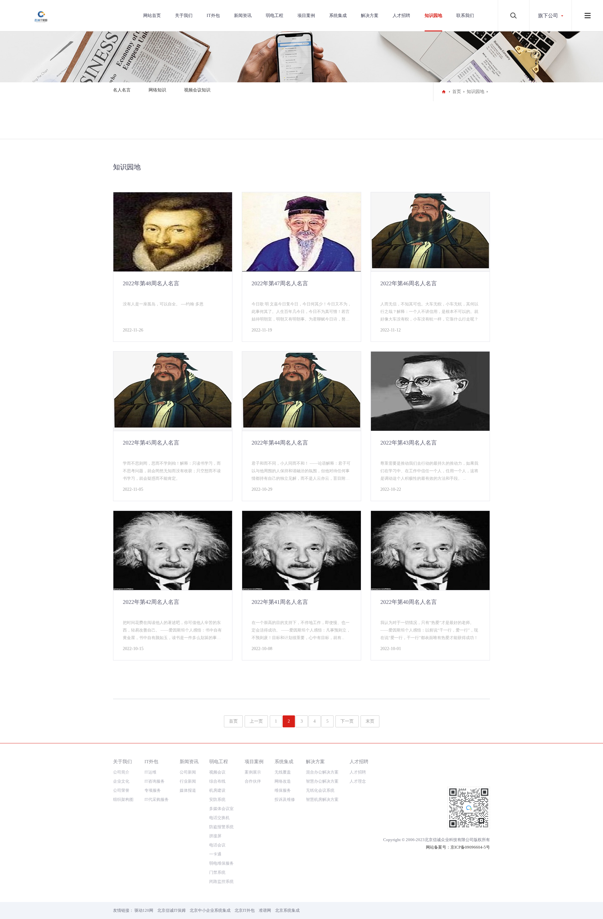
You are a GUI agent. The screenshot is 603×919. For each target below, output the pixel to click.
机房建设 (217, 790)
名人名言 (122, 90)
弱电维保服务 (221, 863)
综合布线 (217, 781)
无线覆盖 (282, 772)
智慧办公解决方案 (322, 781)
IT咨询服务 (154, 781)
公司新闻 (188, 772)
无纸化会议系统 (320, 790)
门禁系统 (217, 872)
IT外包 (213, 15)
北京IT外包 (245, 910)
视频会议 (217, 772)
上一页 (256, 721)
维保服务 (282, 790)
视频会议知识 (197, 90)
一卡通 (215, 854)
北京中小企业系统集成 (210, 910)
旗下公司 (548, 15)
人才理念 (358, 781)
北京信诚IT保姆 (171, 910)
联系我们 (465, 15)
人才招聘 (401, 15)
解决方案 (369, 15)
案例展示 (253, 772)
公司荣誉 (121, 790)
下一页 (347, 721)
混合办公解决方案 (322, 772)
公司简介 (121, 772)
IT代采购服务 (156, 799)
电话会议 (217, 845)
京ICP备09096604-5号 (470, 847)
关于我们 (184, 15)
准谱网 (265, 910)
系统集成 (338, 15)
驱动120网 (143, 910)
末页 (370, 721)
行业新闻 (188, 781)
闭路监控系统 (221, 881)
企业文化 (121, 781)
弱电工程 (274, 15)
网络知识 (157, 90)
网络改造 (282, 781)
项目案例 (306, 15)
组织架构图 (123, 799)
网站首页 (152, 15)
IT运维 (150, 772)
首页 (456, 91)
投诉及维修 (284, 799)
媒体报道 (188, 790)
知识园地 (433, 15)
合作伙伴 (253, 781)
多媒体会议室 (221, 808)
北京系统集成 (287, 910)
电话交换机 (219, 817)
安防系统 (217, 799)
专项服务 (152, 790)
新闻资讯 (243, 15)
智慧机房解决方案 (322, 799)
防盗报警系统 (221, 826)
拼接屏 (215, 836)
